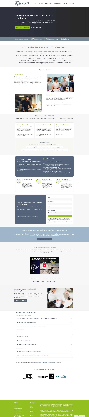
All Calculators (32, 415)
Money (31, 410)
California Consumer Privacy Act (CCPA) (67, 410)
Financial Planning (22, 124)
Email (49, 206)
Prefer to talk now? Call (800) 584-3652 (25, 212)
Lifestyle (31, 411)
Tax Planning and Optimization (43, 147)
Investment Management (44, 124)
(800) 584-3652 (19, 408)
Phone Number (51, 201)
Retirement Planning (31, 147)
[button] (35, 3)
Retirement (32, 403)
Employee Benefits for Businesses (47, 149)
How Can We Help (51, 210)
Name (49, 197)
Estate (31, 406)
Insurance (31, 407)
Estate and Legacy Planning (57, 147)
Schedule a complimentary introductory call (46, 362)
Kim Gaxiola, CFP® (46, 179)
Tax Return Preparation (63, 124)
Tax (30, 408)
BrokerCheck (20, 170)
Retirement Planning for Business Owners (30, 149)
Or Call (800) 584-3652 (36, 27)
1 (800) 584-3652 (21, 415)
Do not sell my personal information (63, 411)
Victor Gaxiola (64, 179)
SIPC (41, 415)
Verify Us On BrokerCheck (65, 39)
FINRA (73, 414)
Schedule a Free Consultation (22, 27)
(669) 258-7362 (19, 414)
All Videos (31, 414)
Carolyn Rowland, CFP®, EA (27, 180)
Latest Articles (32, 412)
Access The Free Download (44, 239)
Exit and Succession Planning (61, 149)
